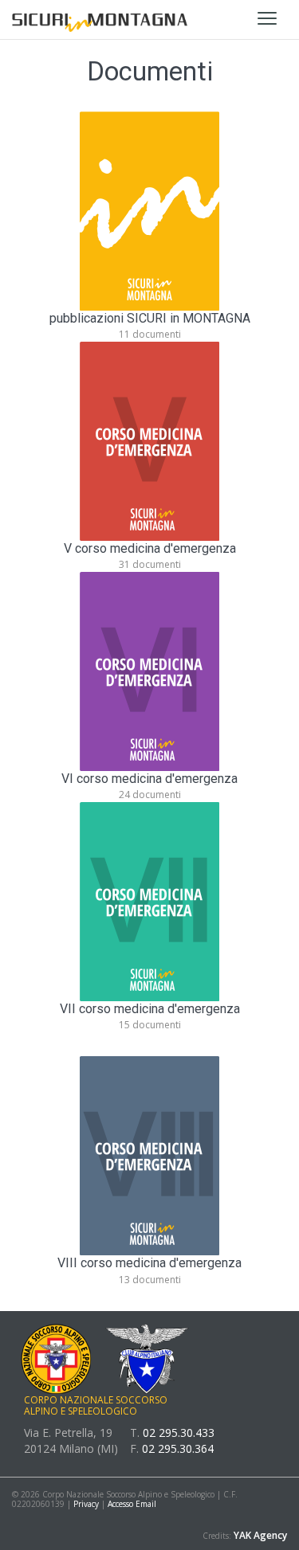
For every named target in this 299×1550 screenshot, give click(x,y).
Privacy (87, 1503)
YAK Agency (260, 1535)
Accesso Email (132, 1503)
